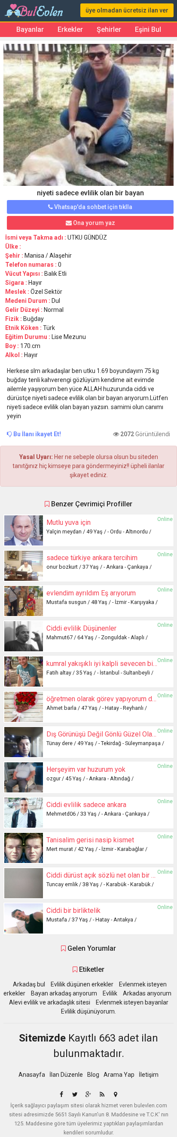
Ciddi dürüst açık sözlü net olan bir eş (102, 875)
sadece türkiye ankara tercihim (91, 558)
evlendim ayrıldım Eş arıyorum (91, 593)
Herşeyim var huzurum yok (85, 769)
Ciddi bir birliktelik (73, 910)
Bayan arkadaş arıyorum (64, 993)
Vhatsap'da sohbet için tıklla (92, 206)
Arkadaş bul (29, 984)
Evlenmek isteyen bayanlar (132, 1002)
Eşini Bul (148, 29)
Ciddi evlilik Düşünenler (81, 628)
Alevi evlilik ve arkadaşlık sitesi (49, 1002)
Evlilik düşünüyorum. (88, 1011)
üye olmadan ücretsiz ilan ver (126, 10)
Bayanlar (30, 29)
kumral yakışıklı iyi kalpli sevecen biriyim (107, 663)
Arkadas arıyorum (147, 993)
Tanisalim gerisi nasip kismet (90, 840)
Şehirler (109, 29)
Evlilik (110, 993)
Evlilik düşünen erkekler (82, 984)
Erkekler (70, 29)
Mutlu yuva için (68, 522)
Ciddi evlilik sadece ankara (86, 805)
